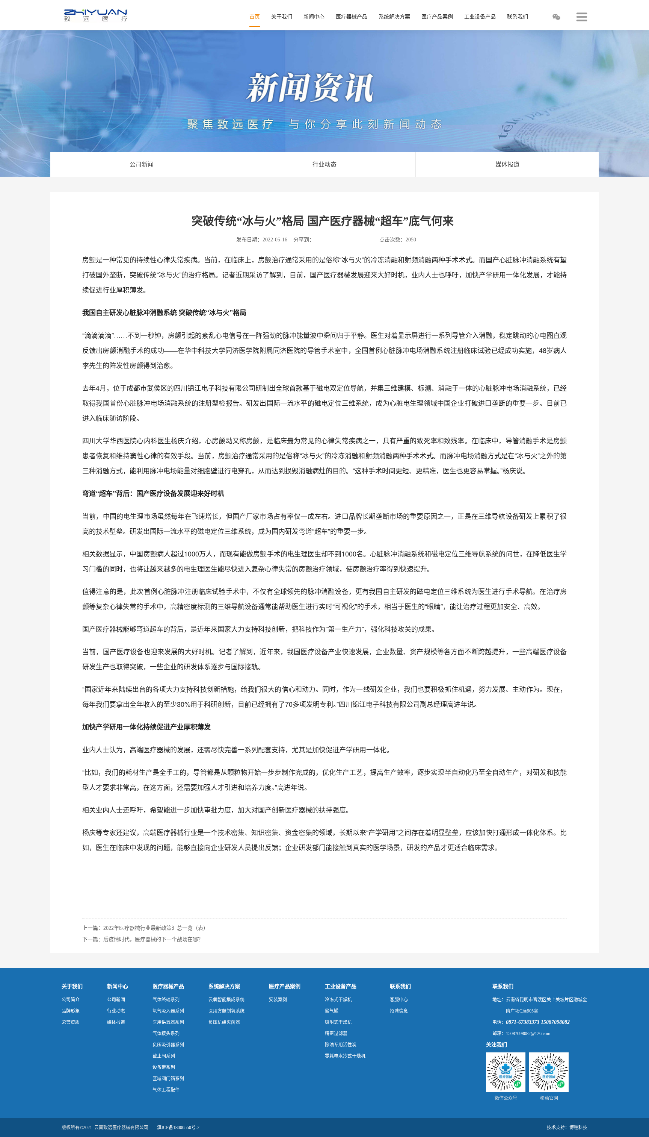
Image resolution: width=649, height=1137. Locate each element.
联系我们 (400, 986)
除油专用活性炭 (340, 1045)
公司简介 (71, 999)
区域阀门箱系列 (168, 1078)
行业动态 (324, 164)
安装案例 (278, 999)
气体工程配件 (166, 1090)
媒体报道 (507, 164)
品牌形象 (71, 1011)
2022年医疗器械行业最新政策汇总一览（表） (155, 928)
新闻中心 (117, 986)
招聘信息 (399, 1011)
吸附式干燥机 (338, 1022)
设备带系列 (163, 1067)
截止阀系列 (163, 1056)
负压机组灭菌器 (224, 1022)
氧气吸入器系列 (168, 1011)
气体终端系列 (166, 999)
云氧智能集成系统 (226, 999)
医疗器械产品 (168, 986)
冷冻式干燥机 (338, 999)
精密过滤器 (336, 1033)
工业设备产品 (340, 986)
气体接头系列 (166, 1033)
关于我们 (72, 986)
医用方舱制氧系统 (226, 1011)
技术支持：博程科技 (567, 1127)
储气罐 (331, 1011)
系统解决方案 (224, 986)
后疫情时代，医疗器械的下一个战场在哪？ (153, 939)
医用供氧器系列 (168, 1022)
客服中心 (399, 999)
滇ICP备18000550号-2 (178, 1127)
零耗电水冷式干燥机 (345, 1056)
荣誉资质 (71, 1022)
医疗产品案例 (284, 986)
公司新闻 (142, 164)
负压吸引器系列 (168, 1045)
